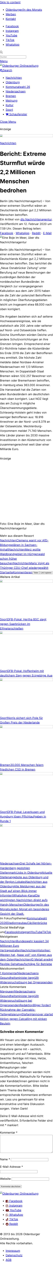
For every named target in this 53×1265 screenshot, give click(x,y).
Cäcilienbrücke (37, 923)
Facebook (12, 26)
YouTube (11, 35)
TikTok (10, 40)
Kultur (9, 105)
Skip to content (10, 2)
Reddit (36, 233)
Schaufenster (17, 114)
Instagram (12, 31)
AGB (8, 1260)
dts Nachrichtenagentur (36, 219)
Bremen (11, 96)
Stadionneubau (17, 923)
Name (5, 1159)
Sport (9, 109)
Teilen (35, 573)
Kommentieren (22, 572)
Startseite (6, 572)
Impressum (13, 1250)
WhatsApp (12, 44)
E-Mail (47, 233)
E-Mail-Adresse (11, 1166)
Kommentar (8, 1132)
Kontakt (11, 19)
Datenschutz (14, 1255)
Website (5, 1178)
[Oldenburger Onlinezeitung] (19, 1193)
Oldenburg (13, 82)
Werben (11, 14)
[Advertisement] (26, 491)
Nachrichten (14, 77)
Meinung (11, 100)
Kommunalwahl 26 (18, 87)
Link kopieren (46, 573)
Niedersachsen (16, 91)
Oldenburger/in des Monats (24, 9)
